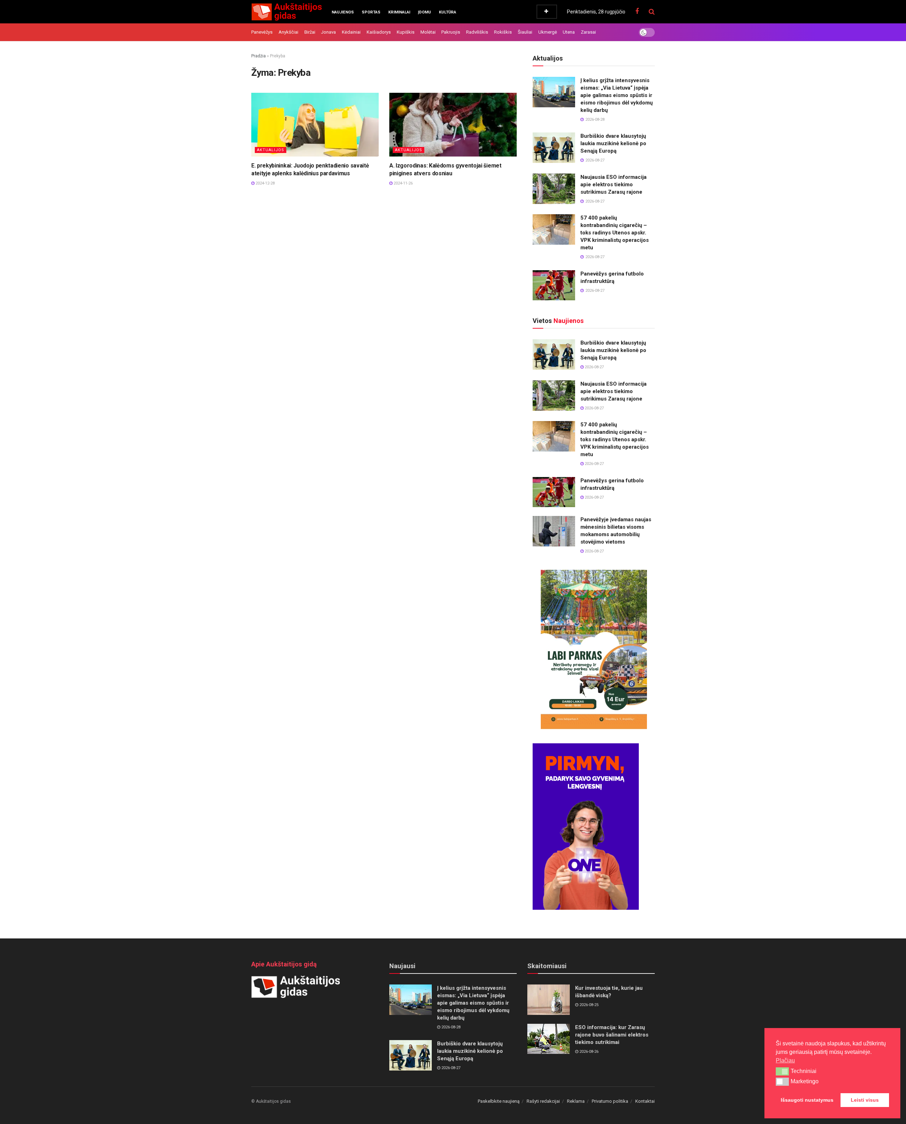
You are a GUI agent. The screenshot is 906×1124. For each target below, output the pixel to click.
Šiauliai (525, 32)
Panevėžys (262, 32)
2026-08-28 (450, 1027)
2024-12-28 (264, 183)
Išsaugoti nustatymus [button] (807, 1100)
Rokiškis (503, 32)
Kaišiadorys (379, 32)
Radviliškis (477, 32)
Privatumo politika (610, 1101)
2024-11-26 (402, 183)
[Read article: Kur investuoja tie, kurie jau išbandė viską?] (548, 999)
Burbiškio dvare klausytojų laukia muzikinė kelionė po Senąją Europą (613, 143)
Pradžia (258, 55)
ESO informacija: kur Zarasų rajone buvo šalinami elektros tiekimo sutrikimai (611, 1034)
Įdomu (424, 12)
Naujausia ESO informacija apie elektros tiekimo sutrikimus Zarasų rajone (613, 184)
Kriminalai (399, 12)
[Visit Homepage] (286, 12)
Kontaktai (645, 1101)
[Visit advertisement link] (594, 649)
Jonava (328, 32)
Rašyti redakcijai (543, 1101)
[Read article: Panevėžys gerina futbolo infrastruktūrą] (554, 285)
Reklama (576, 1101)
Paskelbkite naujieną (499, 1101)
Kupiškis (405, 32)
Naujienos (343, 12)
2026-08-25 (588, 1005)
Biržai (309, 32)
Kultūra (447, 12)
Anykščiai (288, 32)
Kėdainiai (351, 32)
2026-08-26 (588, 1051)
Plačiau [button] (785, 1060)
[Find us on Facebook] (637, 11)
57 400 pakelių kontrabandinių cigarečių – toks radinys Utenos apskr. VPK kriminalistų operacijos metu (614, 233)
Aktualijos (270, 150)
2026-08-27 (594, 367)
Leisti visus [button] (865, 1100)
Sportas (371, 12)
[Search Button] (652, 12)
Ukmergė (547, 32)
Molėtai (428, 32)
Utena (569, 32)
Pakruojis (450, 32)
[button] (782, 1071)
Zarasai (588, 32)
